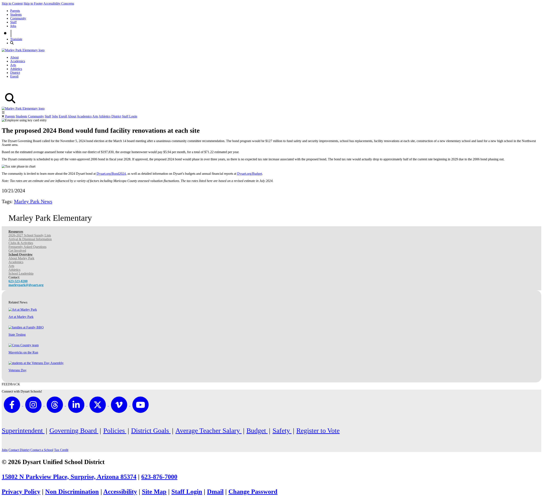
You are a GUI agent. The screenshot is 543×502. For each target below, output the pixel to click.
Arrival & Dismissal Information (30, 239)
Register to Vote (318, 430)
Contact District (18, 450)
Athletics (16, 69)
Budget (257, 430)
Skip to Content (12, 3)
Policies (114, 430)
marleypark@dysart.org (25, 285)
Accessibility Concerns (58, 3)
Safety (282, 430)
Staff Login (129, 116)
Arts (13, 65)
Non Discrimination (72, 491)
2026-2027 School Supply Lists (29, 235)
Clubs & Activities (20, 243)
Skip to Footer (33, 3)
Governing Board (73, 430)
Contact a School (41, 450)
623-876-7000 (159, 476)
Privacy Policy (21, 491)
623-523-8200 (18, 281)
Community (18, 18)
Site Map (154, 491)
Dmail (215, 491)
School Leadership (21, 273)
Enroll (14, 76)
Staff (13, 22)
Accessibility (120, 491)
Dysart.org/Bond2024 (111, 173)
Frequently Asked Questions (27, 247)
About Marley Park (21, 258)
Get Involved (17, 250)
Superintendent (23, 430)
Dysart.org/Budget (249, 173)
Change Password (252, 491)
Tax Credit (61, 450)
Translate (16, 39)
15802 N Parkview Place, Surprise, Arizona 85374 (69, 476)
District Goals (151, 430)
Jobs (13, 26)
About (14, 57)
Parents (15, 11)
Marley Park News (33, 201)
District (15, 72)
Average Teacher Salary (208, 430)
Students (16, 14)
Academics (17, 61)
